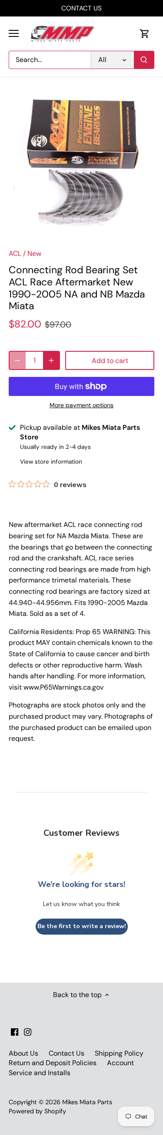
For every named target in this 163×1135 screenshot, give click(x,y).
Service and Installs (39, 1072)
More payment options (81, 405)
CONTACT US (81, 8)
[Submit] (144, 60)
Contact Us (66, 1053)
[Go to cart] (145, 34)
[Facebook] (14, 1031)
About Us (23, 1053)
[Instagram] (27, 1031)
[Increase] (51, 360)
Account (120, 1062)
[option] (81, 166)
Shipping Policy (119, 1053)
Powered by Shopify (37, 1111)
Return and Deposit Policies (52, 1062)
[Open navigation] (14, 33)
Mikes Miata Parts (87, 1102)
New (34, 253)
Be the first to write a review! (81, 926)
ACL (15, 253)
